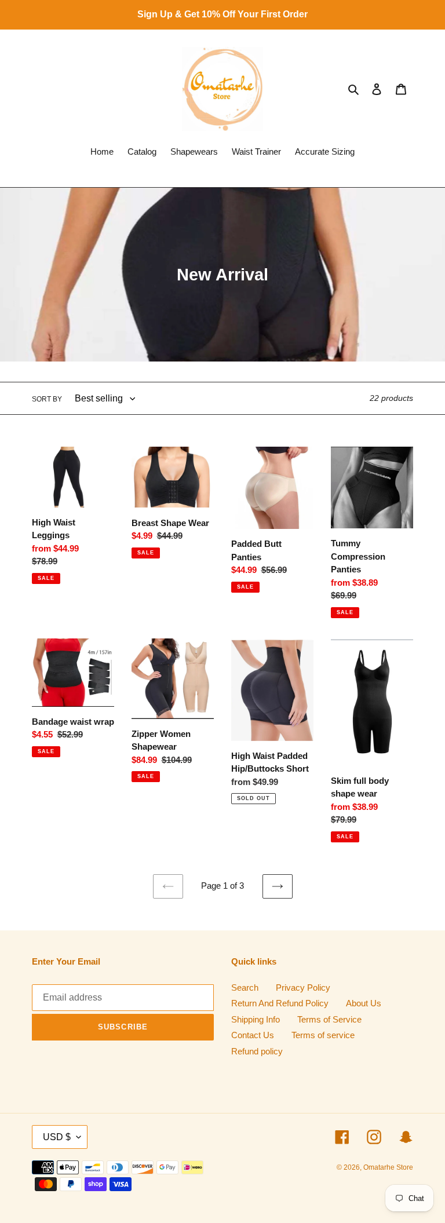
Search (244, 987)
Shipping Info (255, 1019)
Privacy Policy (303, 987)
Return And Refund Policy (280, 1003)
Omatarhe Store (388, 1167)
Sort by (47, 399)
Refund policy (257, 1051)
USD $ (57, 1137)
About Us (363, 1003)
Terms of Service (329, 1019)
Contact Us (252, 1035)
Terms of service (323, 1035)
